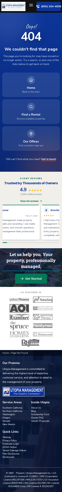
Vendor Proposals (40, 421)
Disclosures (8, 457)
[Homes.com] (43, 334)
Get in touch (48, 159)
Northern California (12, 411)
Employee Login (10, 443)
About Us (36, 407)
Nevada (6, 421)
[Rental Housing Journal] (31, 343)
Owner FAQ (37, 417)
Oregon (6, 417)
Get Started (33, 279)
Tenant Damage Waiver (14, 450)
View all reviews (29, 201)
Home (5, 352)
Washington (8, 414)
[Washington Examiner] (19, 317)
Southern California (12, 407)
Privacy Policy (9, 440)
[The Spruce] (19, 325)
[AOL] (19, 308)
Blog (33, 411)
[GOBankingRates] (43, 308)
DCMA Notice (9, 447)
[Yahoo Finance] (19, 299)
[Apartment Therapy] (43, 317)
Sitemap (6, 437)
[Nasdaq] (43, 299)
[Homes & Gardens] (19, 334)
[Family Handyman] (43, 325)
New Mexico (8, 424)
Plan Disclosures (11, 453)
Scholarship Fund (40, 414)
